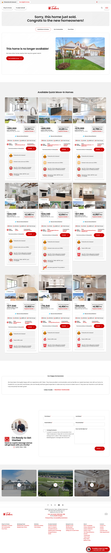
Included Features (52, 528)
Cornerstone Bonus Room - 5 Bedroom (88, 231)
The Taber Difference (89, 532)
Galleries (36, 524)
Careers (102, 528)
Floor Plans (71, 29)
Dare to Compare (52, 527)
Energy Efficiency (52, 532)
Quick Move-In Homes (43, 29)
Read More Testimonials (62, 390)
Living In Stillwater (88, 528)
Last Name (79, 416)
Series (49, 533)
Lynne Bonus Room (20, 144)
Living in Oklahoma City (89, 527)
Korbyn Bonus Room (54, 322)
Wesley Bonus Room (17, 323)
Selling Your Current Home (72, 530)
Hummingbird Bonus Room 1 (53, 231)
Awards (85, 533)
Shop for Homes (7, 8)
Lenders (102, 527)
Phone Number (80, 422)
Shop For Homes (5, 524)
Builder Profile (87, 540)
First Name (48, 416)
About (85, 524)
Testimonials (87, 535)
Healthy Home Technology (54, 530)
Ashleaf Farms (31, 144)
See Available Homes (13, 58)
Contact (102, 524)
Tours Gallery (37, 527)
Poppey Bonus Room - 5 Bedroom (53, 145)
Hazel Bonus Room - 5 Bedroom (87, 145)
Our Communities (58, 29)
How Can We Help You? (81, 429)
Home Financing (70, 528)
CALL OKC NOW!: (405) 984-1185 (56, 514)
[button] (102, 8)
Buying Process (69, 524)
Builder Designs (58, 516)
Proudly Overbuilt (20, 8)
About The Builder (88, 525)
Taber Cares (87, 537)
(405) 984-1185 (21, 447)
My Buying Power (21, 524)
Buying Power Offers (22, 527)
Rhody (84, 322)
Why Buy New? (69, 527)
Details (30, 148)
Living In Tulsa (87, 530)
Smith (16, 230)
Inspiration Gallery (38, 525)
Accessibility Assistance (60, 518)
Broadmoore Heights (28, 323)
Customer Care (103, 530)
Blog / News (86, 538)
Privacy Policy (49, 518)
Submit (98, 448)
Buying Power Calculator (23, 525)
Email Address (49, 422)
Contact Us (102, 525)
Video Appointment (104, 532)
